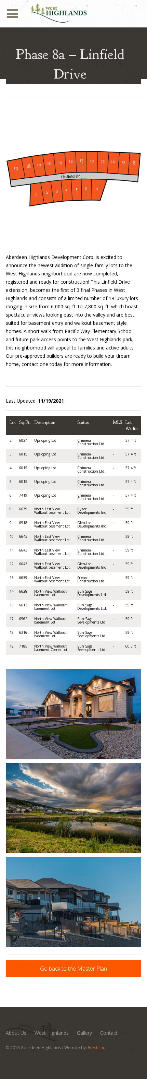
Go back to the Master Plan (73, 968)
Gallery (84, 1033)
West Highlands (52, 1033)
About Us (16, 1033)
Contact (109, 1033)
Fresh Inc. (97, 1048)
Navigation (12, 13)
